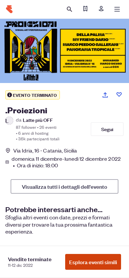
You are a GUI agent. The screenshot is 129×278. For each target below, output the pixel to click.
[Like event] (119, 94)
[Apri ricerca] (69, 9)
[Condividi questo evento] (105, 94)
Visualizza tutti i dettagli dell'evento (64, 186)
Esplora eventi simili (93, 261)
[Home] (9, 9)
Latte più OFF (38, 120)
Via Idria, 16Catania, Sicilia (45, 150)
